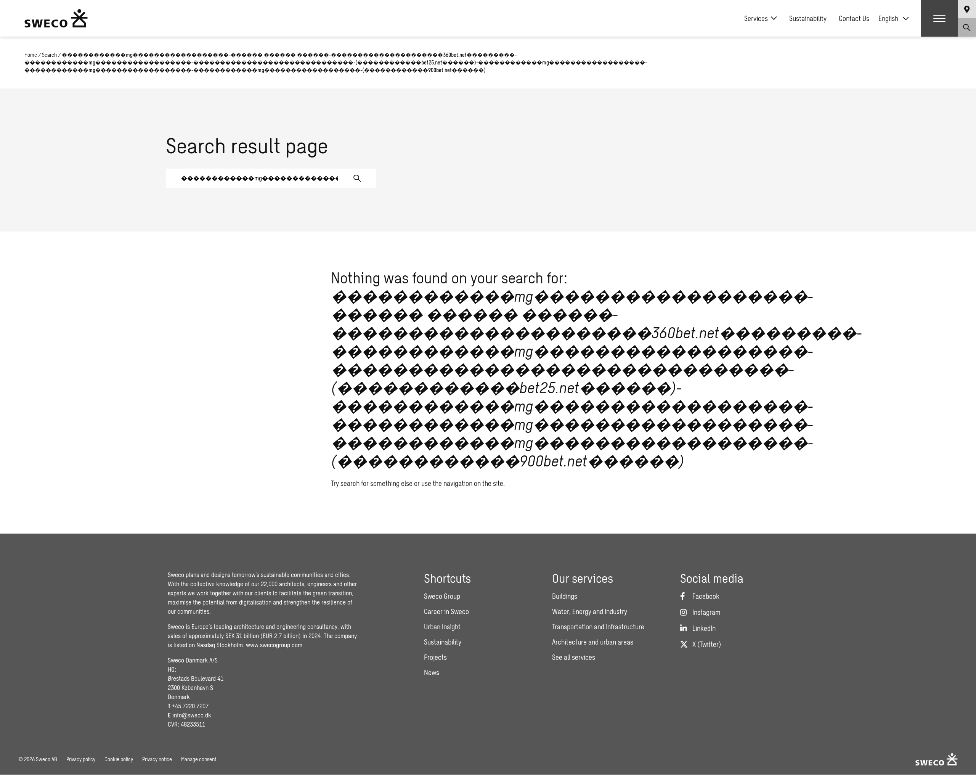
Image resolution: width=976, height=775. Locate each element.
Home (30, 54)
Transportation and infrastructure (598, 626)
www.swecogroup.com (274, 644)
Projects (435, 657)
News (431, 672)
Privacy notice (157, 759)
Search (49, 54)
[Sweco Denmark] (56, 18)
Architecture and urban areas (592, 642)
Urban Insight (442, 626)
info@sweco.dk (191, 715)
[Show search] (967, 27)
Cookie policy (118, 759)
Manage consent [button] (198, 759)
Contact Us (854, 18)
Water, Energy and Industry (589, 611)
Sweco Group (442, 596)
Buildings (564, 596)
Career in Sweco (446, 611)
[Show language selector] (967, 9)
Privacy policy (80, 759)
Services (756, 18)
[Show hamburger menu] (939, 18)
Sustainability (808, 18)
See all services (573, 657)
